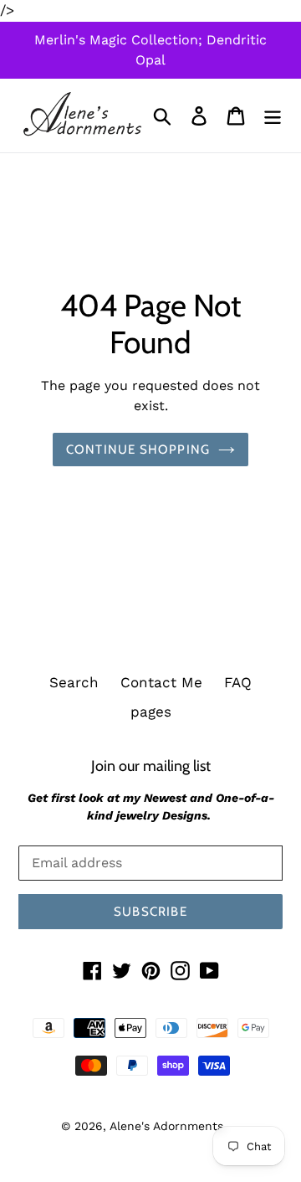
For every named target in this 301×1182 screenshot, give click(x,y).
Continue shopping (138, 449)
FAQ (238, 682)
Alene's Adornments (166, 1126)
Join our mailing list (151, 765)
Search (74, 682)
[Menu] (272, 115)
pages (150, 711)
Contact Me (161, 682)
